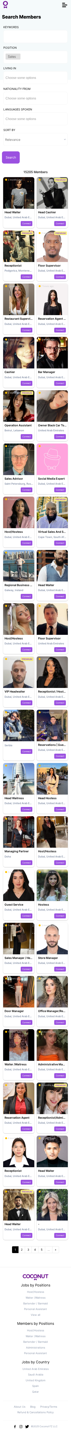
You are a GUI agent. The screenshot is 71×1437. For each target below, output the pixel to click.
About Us (19, 1406)
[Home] (5, 5)
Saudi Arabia (35, 1374)
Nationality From (16, 88)
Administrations (35, 1347)
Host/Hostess (35, 1291)
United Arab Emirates (35, 1369)
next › (55, 1249)
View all (35, 1314)
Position (10, 47)
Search (11, 157)
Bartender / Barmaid (35, 1303)
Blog (33, 1406)
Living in (9, 68)
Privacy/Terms (48, 1406)
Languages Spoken (17, 109)
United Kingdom (35, 1380)
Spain (35, 1385)
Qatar (35, 1391)
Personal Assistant (35, 1309)
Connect (26, 223)
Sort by (9, 130)
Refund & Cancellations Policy (35, 1412)
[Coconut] (35, 1278)
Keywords (11, 27)
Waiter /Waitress (36, 1297)
